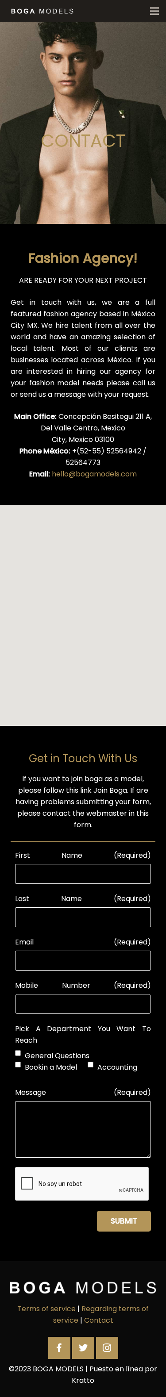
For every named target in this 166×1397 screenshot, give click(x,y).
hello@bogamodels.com (94, 474)
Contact (98, 1320)
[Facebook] (59, 1348)
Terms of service (46, 1309)
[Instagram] (107, 1348)
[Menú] (154, 11)
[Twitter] (83, 1348)
